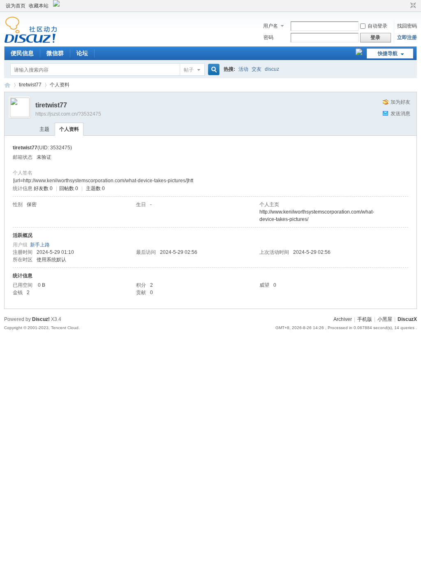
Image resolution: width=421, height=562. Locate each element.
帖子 (189, 70)
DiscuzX (407, 319)
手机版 (364, 319)
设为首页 (15, 6)
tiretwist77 (30, 85)
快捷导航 (388, 53)
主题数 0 (95, 188)
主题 (44, 129)
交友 (256, 69)
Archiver (342, 319)
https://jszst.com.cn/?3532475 (68, 114)
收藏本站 (39, 6)
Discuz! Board (7, 85)
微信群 (55, 53)
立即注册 (407, 37)
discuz (272, 69)
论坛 (82, 53)
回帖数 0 (68, 188)
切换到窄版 (412, 5)
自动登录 (377, 26)
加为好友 (400, 102)
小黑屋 (384, 319)
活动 (243, 69)
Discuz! (41, 319)
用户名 (270, 26)
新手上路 (40, 245)
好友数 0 (43, 188)
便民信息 (22, 53)
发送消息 (400, 113)
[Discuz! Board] (30, 41)
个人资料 (69, 129)
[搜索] (212, 69)
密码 (268, 37)
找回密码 (407, 26)
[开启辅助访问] (405, 5)
